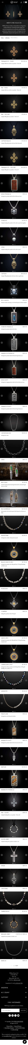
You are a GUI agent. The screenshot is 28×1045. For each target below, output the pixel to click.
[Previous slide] (2, 50)
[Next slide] (26, 50)
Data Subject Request (9, 1028)
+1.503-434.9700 (18, 983)
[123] (14, 50)
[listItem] (19, 1028)
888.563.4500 (17, 980)
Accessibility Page (7, 1036)
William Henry (18, 1021)
